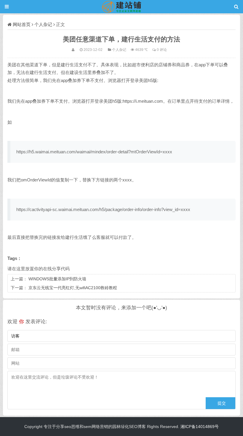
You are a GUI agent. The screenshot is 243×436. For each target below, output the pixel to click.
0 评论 (162, 50)
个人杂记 (43, 24)
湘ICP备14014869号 (199, 426)
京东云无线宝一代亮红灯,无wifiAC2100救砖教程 (72, 287)
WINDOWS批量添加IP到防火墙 (57, 278)
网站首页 (22, 24)
